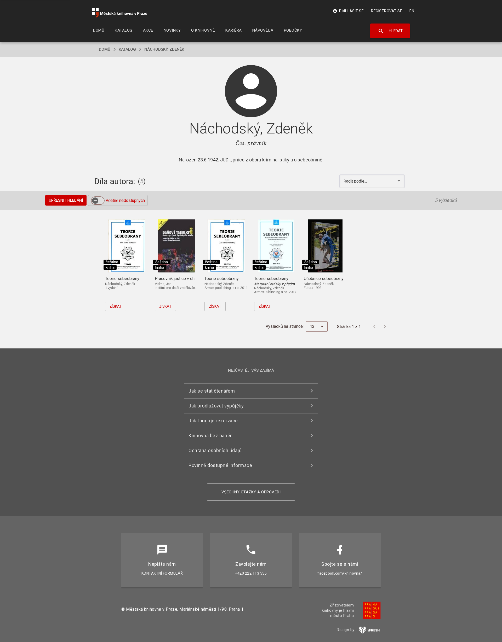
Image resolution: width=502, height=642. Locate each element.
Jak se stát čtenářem (212, 391)
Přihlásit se (348, 11)
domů (104, 49)
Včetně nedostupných (125, 200)
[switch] (98, 200)
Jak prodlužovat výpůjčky (216, 405)
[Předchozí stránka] (374, 326)
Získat (116, 306)
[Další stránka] (385, 326)
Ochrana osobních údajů (215, 450)
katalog (127, 49)
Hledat (390, 31)
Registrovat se (386, 11)
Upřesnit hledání (66, 200)
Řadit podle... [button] (356, 181)
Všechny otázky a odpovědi (251, 492)
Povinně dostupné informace (220, 465)
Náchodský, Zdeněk (164, 49)
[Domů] (120, 13)
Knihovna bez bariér (210, 435)
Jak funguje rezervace (213, 420)
